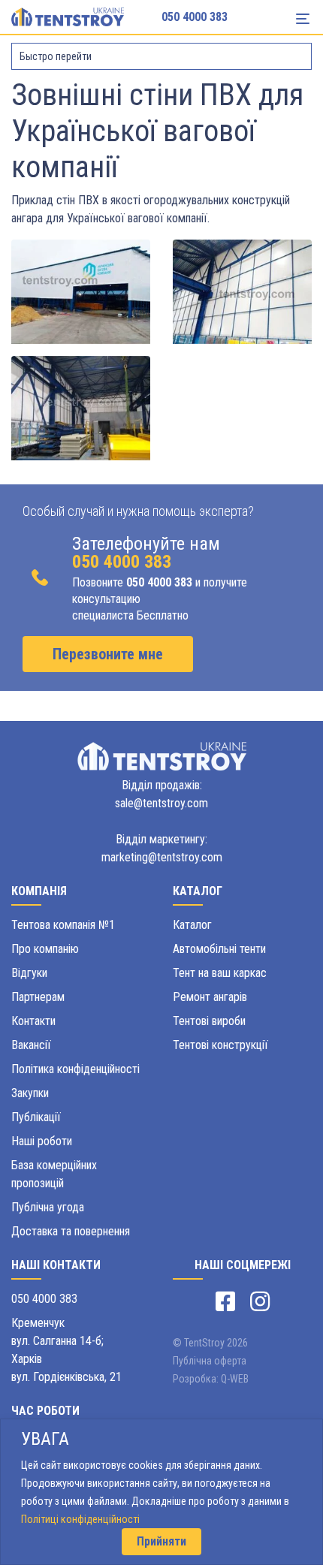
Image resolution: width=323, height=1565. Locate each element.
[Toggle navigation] (303, 19)
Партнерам (38, 997)
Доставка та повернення (70, 1231)
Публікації (36, 1117)
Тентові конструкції (220, 1045)
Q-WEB (235, 1379)
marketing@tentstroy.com (161, 857)
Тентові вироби (209, 1021)
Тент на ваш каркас (220, 973)
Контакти (33, 1021)
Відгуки (29, 973)
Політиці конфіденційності (80, 1519)
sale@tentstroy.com (161, 803)
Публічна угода (47, 1207)
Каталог (192, 925)
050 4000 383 (195, 17)
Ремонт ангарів (210, 997)
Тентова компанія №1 (63, 925)
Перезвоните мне (108, 654)
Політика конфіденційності (75, 1069)
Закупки (30, 1093)
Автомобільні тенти (219, 949)
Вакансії (31, 1045)
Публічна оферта (209, 1361)
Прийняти (161, 1541)
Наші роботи (41, 1141)
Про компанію (45, 949)
